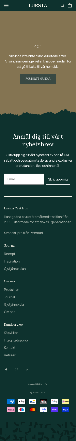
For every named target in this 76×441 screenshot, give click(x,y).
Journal (9, 297)
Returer (10, 355)
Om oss (9, 312)
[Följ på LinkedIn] (27, 370)
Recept (9, 254)
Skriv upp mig (58, 179)
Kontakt (9, 347)
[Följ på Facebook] (6, 370)
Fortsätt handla (38, 79)
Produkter (11, 289)
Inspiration (12, 261)
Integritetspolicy (16, 340)
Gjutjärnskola (14, 304)
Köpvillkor (11, 332)
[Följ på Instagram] (17, 370)
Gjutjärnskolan (15, 268)
